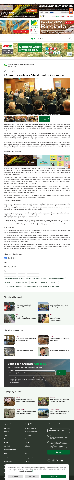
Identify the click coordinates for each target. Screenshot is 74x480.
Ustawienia (32, 476)
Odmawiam (15, 476)
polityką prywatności (26, 471)
